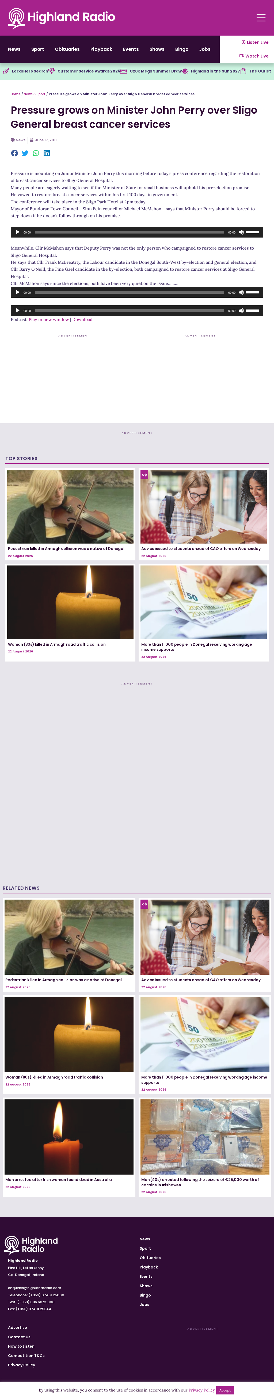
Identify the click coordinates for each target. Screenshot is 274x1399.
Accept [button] (225, 1390)
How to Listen (21, 1346)
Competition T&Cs (26, 1355)
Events (131, 49)
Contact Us (19, 1337)
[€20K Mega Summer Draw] (123, 71)
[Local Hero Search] (6, 71)
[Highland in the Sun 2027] (185, 71)
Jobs (205, 49)
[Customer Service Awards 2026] (51, 71)
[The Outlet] (243, 71)
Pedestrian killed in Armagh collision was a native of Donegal (66, 548)
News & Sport (34, 94)
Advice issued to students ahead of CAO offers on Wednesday (200, 548)
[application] (137, 232)
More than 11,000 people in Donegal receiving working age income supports (196, 647)
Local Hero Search (30, 71)
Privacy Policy (21, 1365)
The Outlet (260, 71)
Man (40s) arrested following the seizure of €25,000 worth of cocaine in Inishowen (200, 1182)
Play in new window (49, 319)
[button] (15, 153)
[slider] (253, 231)
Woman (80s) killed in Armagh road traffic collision (57, 644)
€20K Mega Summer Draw (156, 71)
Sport (37, 49)
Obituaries (67, 49)
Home (16, 94)
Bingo (181, 49)
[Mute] (241, 232)
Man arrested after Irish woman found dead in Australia (58, 1179)
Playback (101, 49)
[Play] (17, 232)
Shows (157, 49)
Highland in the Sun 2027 (215, 71)
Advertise (17, 1327)
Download (82, 319)
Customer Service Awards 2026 (89, 71)
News (14, 49)
